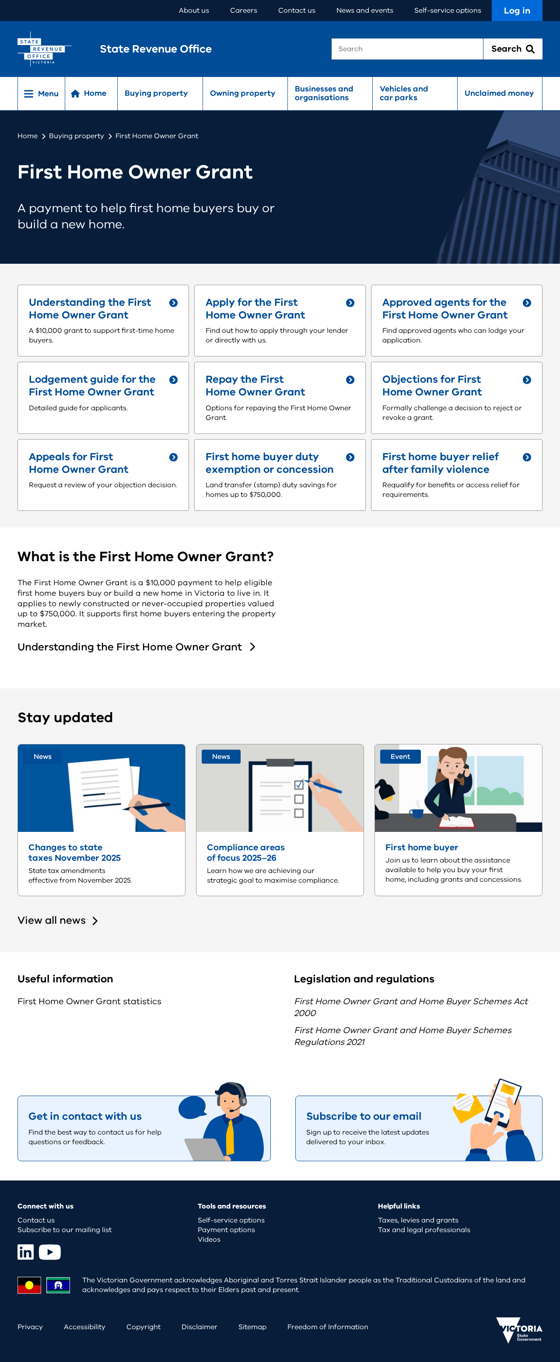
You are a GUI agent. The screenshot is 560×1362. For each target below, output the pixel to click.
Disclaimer (199, 1327)
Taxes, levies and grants (418, 1220)
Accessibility (84, 1327)
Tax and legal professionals (424, 1230)
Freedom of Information (327, 1327)
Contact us (296, 10)
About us (194, 10)
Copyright (143, 1327)
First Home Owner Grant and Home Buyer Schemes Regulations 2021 (402, 1036)
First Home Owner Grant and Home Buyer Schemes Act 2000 (411, 1007)
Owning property (243, 93)
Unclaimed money (499, 93)
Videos (209, 1239)
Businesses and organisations (324, 93)
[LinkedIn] (26, 1252)
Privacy (30, 1327)
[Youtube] (50, 1252)
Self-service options (447, 10)
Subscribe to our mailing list (65, 1230)
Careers (243, 10)
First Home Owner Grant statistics (89, 1001)
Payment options (226, 1230)
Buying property (156, 93)
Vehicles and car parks (404, 93)
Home (28, 136)
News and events (364, 10)
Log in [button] (517, 11)
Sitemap (252, 1327)
